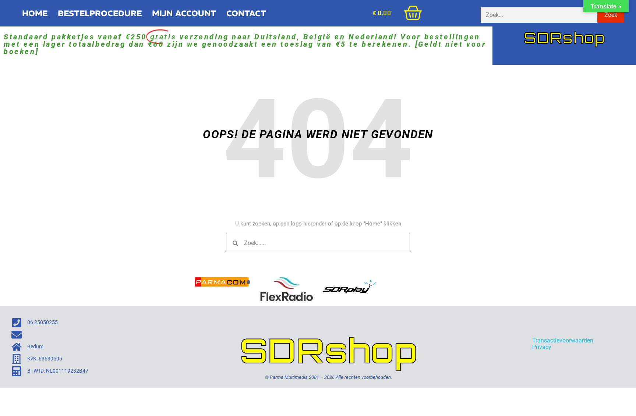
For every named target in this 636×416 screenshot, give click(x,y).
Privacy (541, 347)
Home (34, 13)
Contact (246, 13)
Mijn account (184, 13)
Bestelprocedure (100, 13)
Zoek (610, 14)
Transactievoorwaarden (562, 340)
